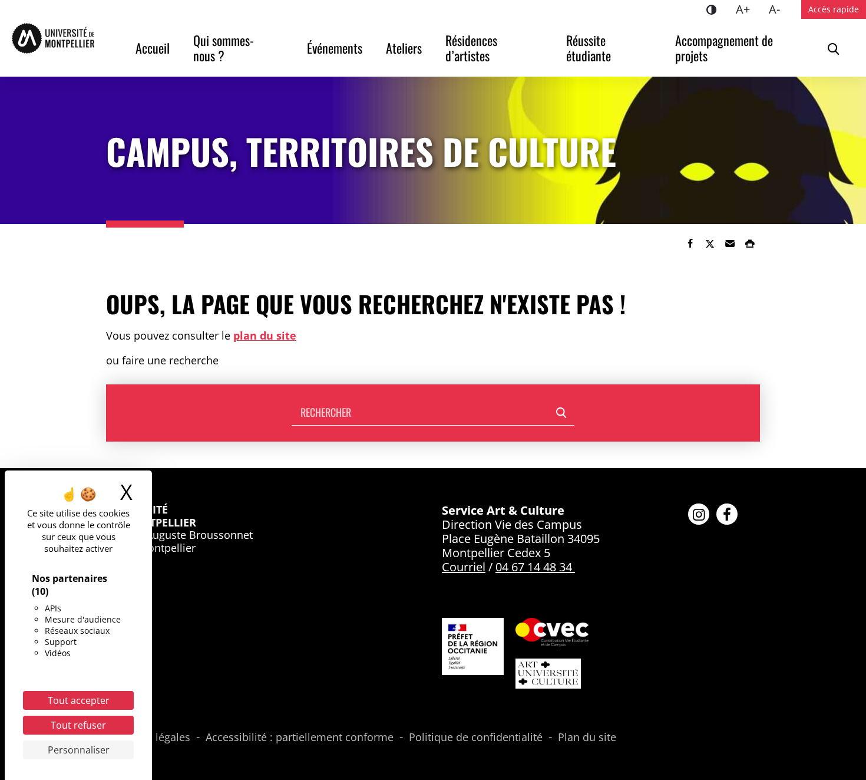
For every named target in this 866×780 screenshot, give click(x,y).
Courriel (463, 567)
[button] (730, 243)
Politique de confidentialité (476, 737)
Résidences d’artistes (472, 48)
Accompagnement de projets (725, 48)
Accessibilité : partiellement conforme (300, 737)
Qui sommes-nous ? (223, 48)
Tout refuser (78, 725)
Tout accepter (79, 700)
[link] (690, 243)
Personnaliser (79, 749)
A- (779, 9)
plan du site (264, 335)
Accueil (152, 47)
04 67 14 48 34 (533, 567)
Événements (334, 47)
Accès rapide (833, 9)
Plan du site (587, 737)
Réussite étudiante (588, 48)
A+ (747, 9)
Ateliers (404, 47)
